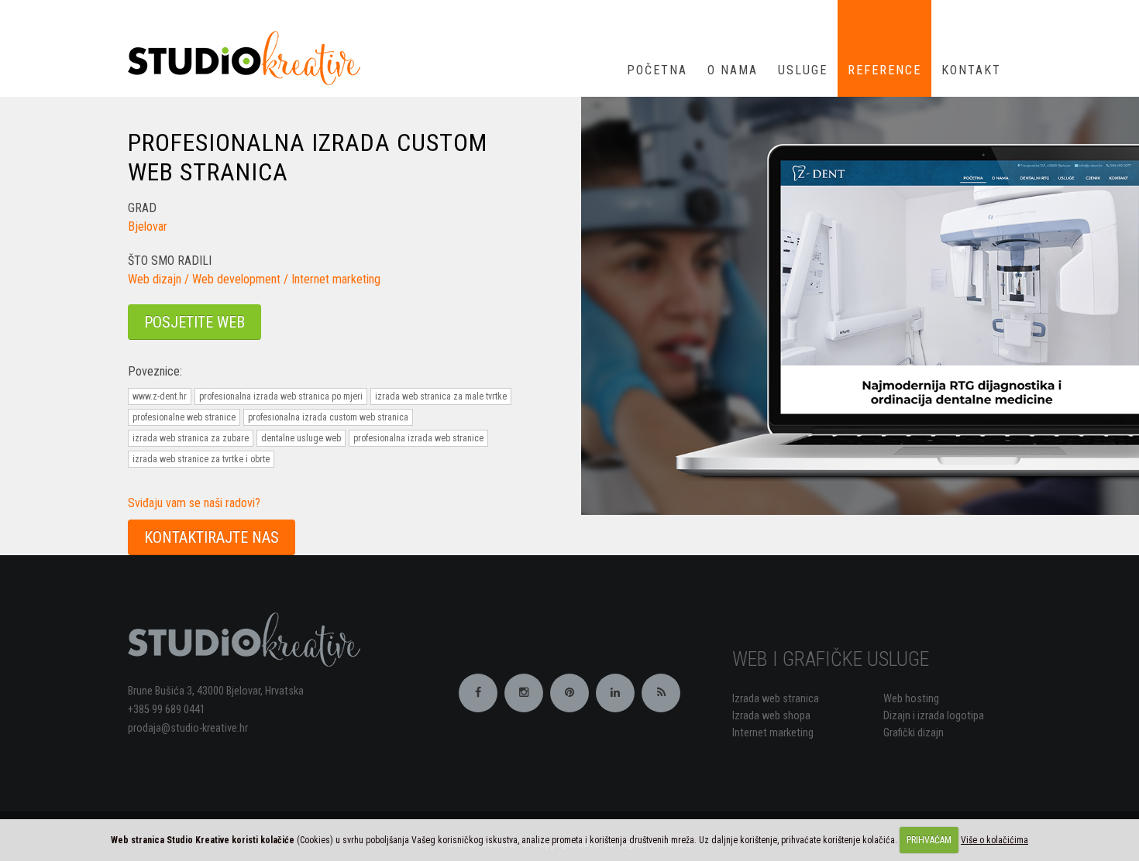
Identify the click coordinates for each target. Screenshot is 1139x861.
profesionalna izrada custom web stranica (328, 417)
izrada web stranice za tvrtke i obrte (201, 459)
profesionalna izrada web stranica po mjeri (281, 396)
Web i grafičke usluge (830, 659)
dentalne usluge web (301, 438)
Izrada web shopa (771, 715)
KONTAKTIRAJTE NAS (211, 537)
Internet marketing (773, 732)
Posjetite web (194, 322)
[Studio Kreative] (250, 57)
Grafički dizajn (913, 732)
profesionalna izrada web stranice (418, 438)
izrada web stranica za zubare (190, 438)
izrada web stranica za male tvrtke (441, 396)
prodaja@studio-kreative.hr (188, 728)
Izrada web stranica (775, 698)
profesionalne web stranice (184, 417)
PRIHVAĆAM (929, 840)
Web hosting (911, 698)
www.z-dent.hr (159, 396)
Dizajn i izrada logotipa (933, 715)
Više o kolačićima (994, 840)
